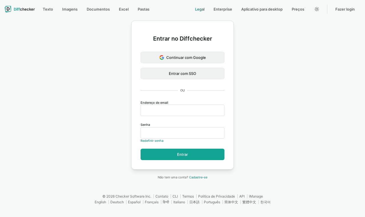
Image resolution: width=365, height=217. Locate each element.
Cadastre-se (198, 177)
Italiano (179, 202)
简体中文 (231, 202)
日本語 (194, 202)
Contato (161, 196)
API (242, 196)
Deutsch (117, 202)
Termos (188, 196)
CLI (175, 196)
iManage (256, 196)
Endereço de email (154, 103)
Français (152, 202)
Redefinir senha (152, 141)
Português (212, 202)
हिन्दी (166, 202)
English (100, 202)
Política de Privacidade (216, 196)
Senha (145, 125)
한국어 (265, 202)
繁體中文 (249, 202)
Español (134, 202)
